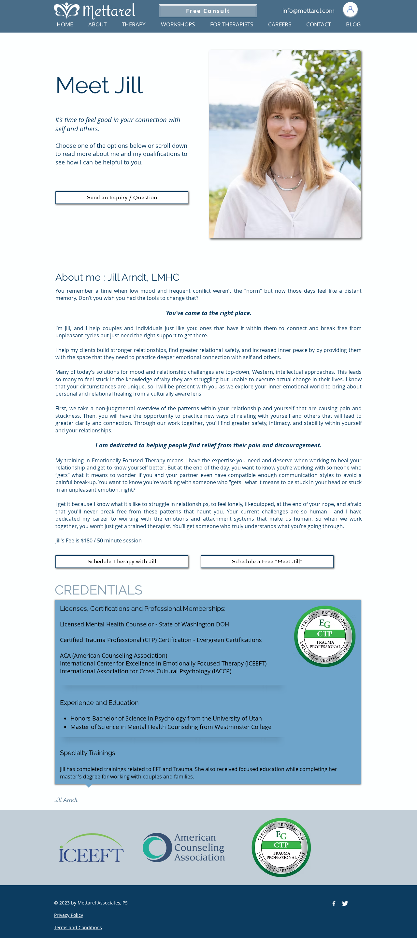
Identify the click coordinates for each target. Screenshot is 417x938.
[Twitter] (345, 903)
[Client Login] (350, 9)
